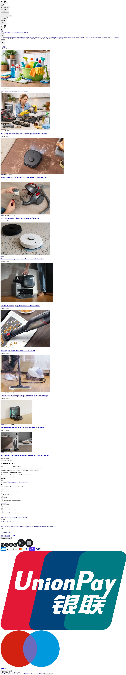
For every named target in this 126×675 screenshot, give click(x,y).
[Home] (13, 1)
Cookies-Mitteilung (40, 673)
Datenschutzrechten (23, 482)
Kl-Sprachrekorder (58, 38)
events (53, 38)
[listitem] (3, 546)
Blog (2, 31)
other (10, 37)
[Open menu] (2, 30)
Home (18, 37)
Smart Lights (26, 37)
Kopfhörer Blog (13, 38)
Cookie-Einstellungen (48, 673)
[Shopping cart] (4, 3)
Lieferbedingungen (8, 673)
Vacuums (7, 37)
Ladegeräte (36, 37)
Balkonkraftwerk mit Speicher (72, 37)
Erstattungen (14, 673)
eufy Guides (3, 37)
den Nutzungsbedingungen (20, 468)
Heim (4, 46)
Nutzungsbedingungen (11, 482)
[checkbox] (2, 480)
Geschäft (64, 37)
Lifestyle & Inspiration (58, 37)
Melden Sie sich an (16, 466)
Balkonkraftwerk (82, 37)
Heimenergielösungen (96, 37)
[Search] (2, 3)
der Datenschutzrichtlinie (33, 468)
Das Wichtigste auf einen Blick (107, 37)
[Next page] (11, 460)
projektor (41, 38)
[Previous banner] (1, 92)
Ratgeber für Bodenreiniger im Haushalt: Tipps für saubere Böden (14, 91)
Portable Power (89, 37)
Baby (63, 38)
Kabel (40, 37)
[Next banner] (2, 92)
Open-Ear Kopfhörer (47, 38)
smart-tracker (14, 37)
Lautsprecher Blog (6, 38)
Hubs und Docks (44, 37)
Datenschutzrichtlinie (21, 673)
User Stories (31, 37)
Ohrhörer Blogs (20, 38)
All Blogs (2, 40)
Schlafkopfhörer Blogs (34, 38)
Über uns (2, 673)
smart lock (21, 37)
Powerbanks (50, 37)
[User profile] (6, 3)
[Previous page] (1, 460)
